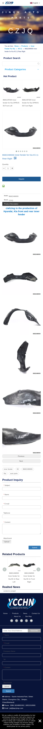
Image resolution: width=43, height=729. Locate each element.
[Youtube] (31, 620)
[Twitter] (26, 620)
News (25, 613)
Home (5, 613)
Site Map (28, 616)
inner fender (8, 469)
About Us (17, 616)
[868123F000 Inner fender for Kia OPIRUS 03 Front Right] (24, 89)
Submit (34, 547)
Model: (6, 196)
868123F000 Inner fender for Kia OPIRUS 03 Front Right (23, 103)
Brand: (6, 200)
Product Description (11, 204)
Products (15, 613)
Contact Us (36, 613)
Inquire (21, 179)
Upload (6, 542)
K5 (18, 469)
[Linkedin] (21, 620)
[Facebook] (11, 620)
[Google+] (16, 620)
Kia (5, 473)
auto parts (14, 473)
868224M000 (27, 469)
